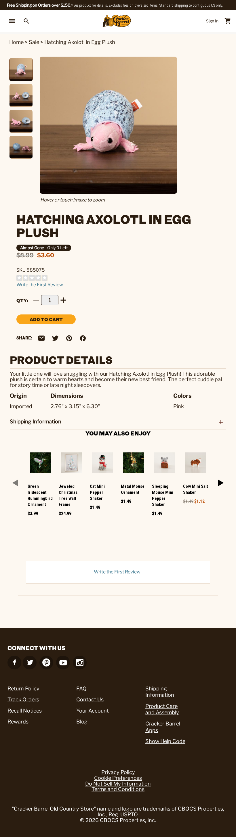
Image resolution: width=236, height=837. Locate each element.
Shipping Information (159, 692)
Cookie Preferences (118, 778)
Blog (81, 722)
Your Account (92, 711)
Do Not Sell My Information (118, 784)
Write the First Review (39, 284)
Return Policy (23, 689)
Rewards (17, 722)
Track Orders (23, 699)
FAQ (81, 689)
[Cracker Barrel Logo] (116, 21)
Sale (34, 42)
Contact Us (90, 699)
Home (16, 42)
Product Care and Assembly (162, 709)
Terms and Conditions (118, 789)
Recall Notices (24, 711)
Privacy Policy (118, 772)
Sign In (212, 20)
